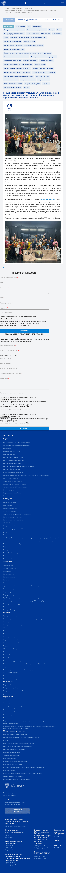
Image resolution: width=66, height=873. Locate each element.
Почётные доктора (8, 574)
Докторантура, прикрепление (11, 451)
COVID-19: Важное (8, 523)
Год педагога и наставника (12, 87)
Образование (45, 34)
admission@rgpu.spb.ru (11, 865)
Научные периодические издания (13, 463)
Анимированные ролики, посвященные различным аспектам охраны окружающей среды (28, 541)
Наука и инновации (32, 34)
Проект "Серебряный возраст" (11, 553)
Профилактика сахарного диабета (13, 520)
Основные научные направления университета (16, 445)
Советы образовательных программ (13, 703)
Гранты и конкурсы (8, 490)
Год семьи (46, 84)
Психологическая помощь (10, 634)
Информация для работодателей (12, 688)
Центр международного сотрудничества (15, 734)
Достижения (37, 26)
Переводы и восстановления (11, 652)
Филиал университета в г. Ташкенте (13, 776)
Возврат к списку (9, 268)
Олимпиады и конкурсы (10, 637)
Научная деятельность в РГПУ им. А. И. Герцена (16, 442)
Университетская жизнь (39, 37)
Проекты (5, 607)
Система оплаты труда (9, 511)
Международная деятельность (14, 34)
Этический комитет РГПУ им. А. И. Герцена (15, 487)
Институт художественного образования (17, 72)
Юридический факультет (32, 84)
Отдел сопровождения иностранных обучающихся (17, 746)
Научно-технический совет (11, 478)
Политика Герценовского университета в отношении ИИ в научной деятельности (26, 475)
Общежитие (6, 628)
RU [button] (45, 3)
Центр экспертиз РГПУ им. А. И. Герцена (14, 484)
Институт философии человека (43, 68)
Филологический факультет (13, 84)
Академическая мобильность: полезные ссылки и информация (21, 737)
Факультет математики (28, 80)
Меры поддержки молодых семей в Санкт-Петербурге (18, 670)
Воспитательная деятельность (12, 589)
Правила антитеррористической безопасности (16, 529)
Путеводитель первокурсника (11, 616)
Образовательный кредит (10, 649)
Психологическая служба (10, 535)
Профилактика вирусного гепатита (13, 517)
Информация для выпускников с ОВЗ (13, 691)
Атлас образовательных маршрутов (13, 706)
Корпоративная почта (9, 502)
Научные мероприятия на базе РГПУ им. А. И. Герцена (18, 466)
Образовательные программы (12, 700)
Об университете (8, 565)
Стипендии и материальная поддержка (14, 625)
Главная (7, 8)
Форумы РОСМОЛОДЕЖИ (10, 673)
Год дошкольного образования (14, 30)
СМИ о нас (56, 20)
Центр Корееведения (9, 758)
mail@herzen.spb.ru (20, 826)
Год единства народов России (36, 30)
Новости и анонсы (17, 8)
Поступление (7, 718)
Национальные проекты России (12, 493)
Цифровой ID (7, 547)
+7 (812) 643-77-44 (39, 846)
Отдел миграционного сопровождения (14, 749)
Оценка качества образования (12, 712)
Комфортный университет (10, 610)
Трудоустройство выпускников (12, 685)
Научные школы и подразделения (13, 457)
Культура (52, 30)
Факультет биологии (42, 76)
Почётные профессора (9, 577)
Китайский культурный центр (11, 752)
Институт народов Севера (12, 61)
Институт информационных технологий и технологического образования (27, 53)
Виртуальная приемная (10, 583)
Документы (6, 694)
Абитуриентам (20, 26)
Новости (27, 8)
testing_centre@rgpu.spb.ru (42, 848)
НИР (29, 26)
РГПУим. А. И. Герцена (17, 785)
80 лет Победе (24, 37)
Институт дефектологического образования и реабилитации (23, 45)
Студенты (13, 37)
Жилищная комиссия (9, 550)
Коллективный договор (10, 508)
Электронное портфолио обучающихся (14, 643)
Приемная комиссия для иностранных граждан (16, 779)
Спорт (6, 37)
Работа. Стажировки (9, 658)
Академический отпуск (9, 667)
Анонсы (44, 20)
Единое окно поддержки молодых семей (14, 661)
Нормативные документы (10, 715)
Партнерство (56, 34)
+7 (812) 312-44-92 (10, 826)
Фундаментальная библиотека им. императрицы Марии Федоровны (22, 586)
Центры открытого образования (12, 764)
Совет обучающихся (9, 622)
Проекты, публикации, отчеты (11, 469)
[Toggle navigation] (62, 3)
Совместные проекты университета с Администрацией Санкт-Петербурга (24, 601)
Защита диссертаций (9, 454)
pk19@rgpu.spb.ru (10, 850)
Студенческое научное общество (12, 481)
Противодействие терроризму (12, 556)
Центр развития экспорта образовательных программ (18, 743)
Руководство (7, 571)
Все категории (8, 26)
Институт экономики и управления (44, 72)
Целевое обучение (8, 655)
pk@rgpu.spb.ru (9, 837)
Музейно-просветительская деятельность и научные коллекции (21, 598)
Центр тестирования (9, 770)
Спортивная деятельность (10, 592)
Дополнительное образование (12, 709)
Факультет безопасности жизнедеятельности (18, 76)
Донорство (6, 532)
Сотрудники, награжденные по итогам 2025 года (17, 514)
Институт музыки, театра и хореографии (43, 57)
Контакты (6, 580)
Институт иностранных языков (14, 49)
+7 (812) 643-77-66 (10, 835)
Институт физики (40, 64)
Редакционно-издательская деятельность (15, 595)
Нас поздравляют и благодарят (12, 604)
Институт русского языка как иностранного (18, 64)
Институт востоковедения (12, 41)
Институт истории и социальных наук (16, 57)
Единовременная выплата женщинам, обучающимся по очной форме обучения (26, 664)
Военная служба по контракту (11, 559)
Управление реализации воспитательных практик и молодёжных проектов (24, 619)
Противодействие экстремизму (12, 679)
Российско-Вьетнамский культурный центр (15, 761)
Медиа (59, 30)
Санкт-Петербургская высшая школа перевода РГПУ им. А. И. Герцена (23, 773)
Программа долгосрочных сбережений (14, 544)
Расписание (6, 631)
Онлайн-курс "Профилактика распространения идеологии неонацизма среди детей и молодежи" (31, 538)
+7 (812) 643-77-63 (10, 863)
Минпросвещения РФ (47, 199)
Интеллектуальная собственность (13, 472)
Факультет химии (43, 80)
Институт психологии (46, 61)
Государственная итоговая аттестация (14, 646)
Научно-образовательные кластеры (13, 460)
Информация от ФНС (9, 526)
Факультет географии (11, 80)
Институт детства (29, 41)
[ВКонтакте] (55, 836)
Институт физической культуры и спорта (17, 68)
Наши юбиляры (7, 505)
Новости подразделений (27, 20)
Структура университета (10, 568)
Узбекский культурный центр (11, 755)
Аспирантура (7, 448)
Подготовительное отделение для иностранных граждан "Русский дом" (23, 767)
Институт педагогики (30, 61)
